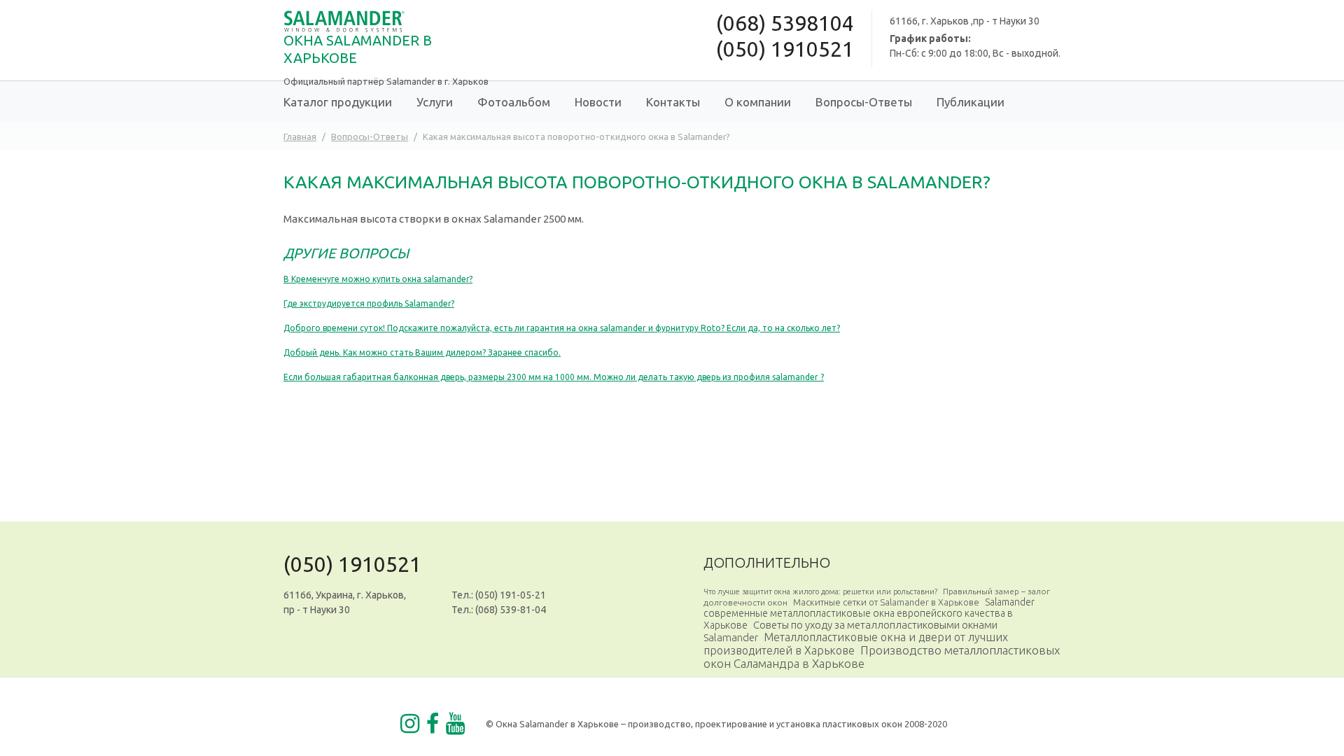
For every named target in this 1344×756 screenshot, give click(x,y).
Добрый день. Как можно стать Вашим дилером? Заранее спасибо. (422, 352)
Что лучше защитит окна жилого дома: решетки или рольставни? (820, 591)
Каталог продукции (338, 101)
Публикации (970, 101)
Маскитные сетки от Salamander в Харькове (886, 602)
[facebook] (432, 724)
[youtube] (455, 724)
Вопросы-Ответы (864, 101)
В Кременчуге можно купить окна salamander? (378, 279)
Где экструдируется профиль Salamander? (369, 303)
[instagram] (409, 724)
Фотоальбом (513, 101)
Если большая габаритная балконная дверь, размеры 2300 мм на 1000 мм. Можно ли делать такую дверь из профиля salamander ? (554, 377)
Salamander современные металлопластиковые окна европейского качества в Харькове (869, 613)
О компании (757, 101)
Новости (598, 101)
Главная (300, 136)
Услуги (434, 101)
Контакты (673, 101)
